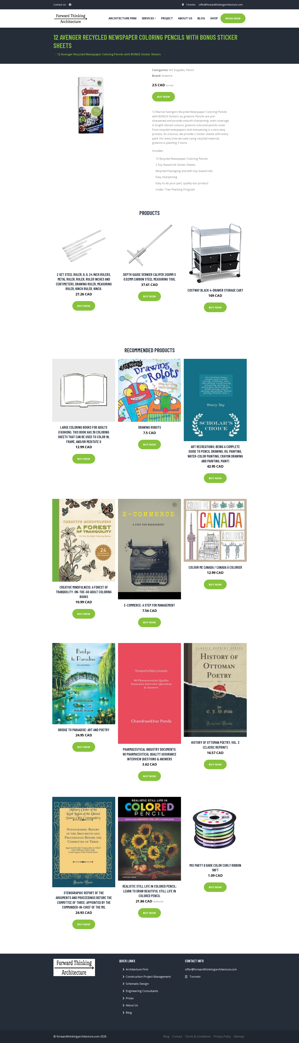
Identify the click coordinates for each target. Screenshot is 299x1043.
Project (167, 18)
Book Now (233, 18)
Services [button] (148, 18)
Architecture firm (122, 18)
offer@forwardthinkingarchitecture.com (221, 4)
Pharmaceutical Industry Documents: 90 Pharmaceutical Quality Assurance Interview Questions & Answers (149, 754)
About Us (185, 18)
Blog (201, 18)
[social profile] (70, 4)
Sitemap (239, 1036)
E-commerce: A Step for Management (149, 605)
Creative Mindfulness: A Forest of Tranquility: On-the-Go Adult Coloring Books (84, 592)
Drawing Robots (149, 427)
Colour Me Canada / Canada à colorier (215, 567)
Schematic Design (137, 984)
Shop (214, 18)
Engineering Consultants (142, 991)
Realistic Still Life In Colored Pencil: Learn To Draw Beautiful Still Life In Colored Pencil (150, 891)
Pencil (190, 70)
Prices (130, 998)
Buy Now (163, 96)
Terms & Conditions (198, 1036)
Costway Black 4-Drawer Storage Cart (215, 290)
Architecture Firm (137, 969)
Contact (177, 1036)
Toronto (190, 4)
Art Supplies (177, 70)
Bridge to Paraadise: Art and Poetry (83, 730)
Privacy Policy (222, 1036)
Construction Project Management (148, 977)
